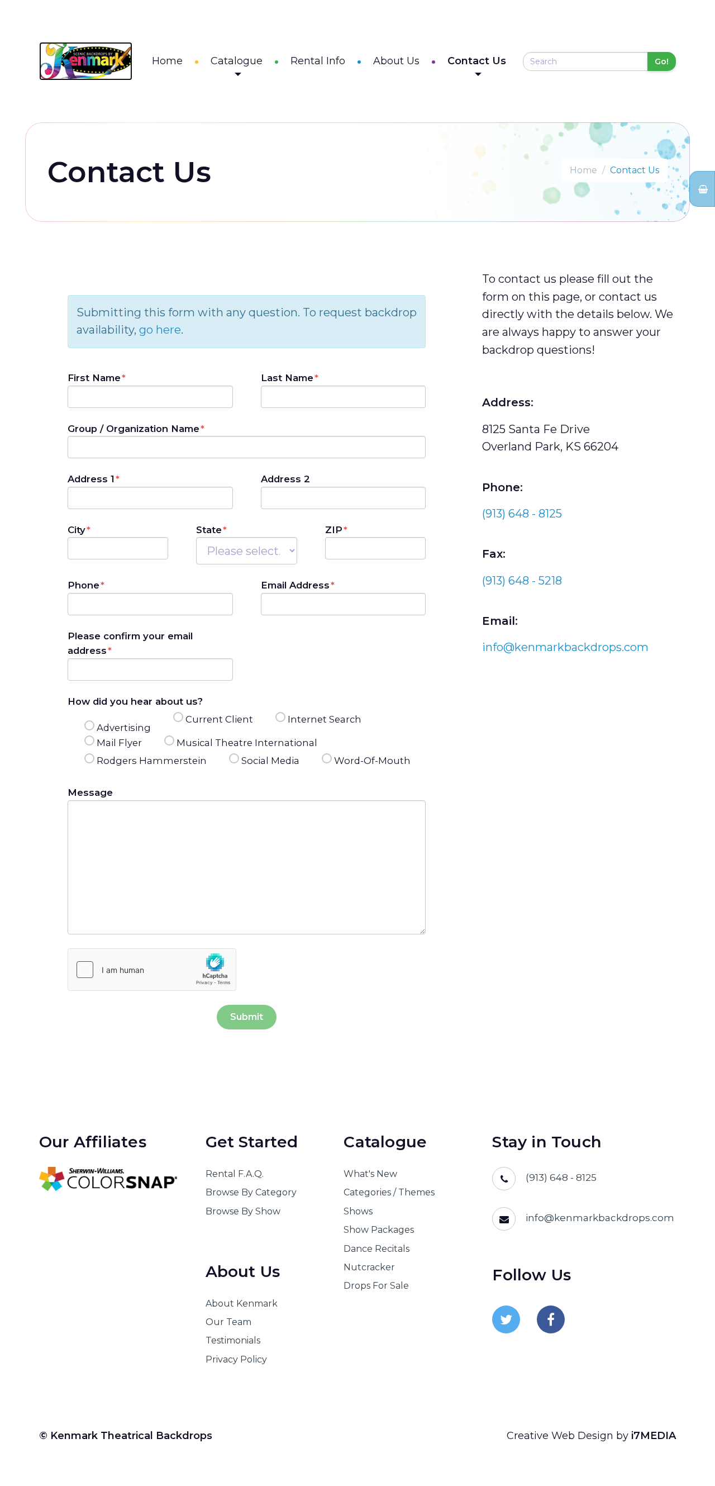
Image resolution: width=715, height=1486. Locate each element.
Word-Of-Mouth (372, 760)
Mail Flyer (119, 742)
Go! (662, 61)
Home (167, 61)
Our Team (228, 1322)
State (209, 529)
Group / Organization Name (133, 428)
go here (160, 329)
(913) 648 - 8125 (522, 513)
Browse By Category (251, 1192)
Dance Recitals (376, 1248)
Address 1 (91, 479)
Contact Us (476, 61)
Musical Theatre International (247, 742)
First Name (94, 377)
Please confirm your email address (130, 643)
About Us (396, 61)
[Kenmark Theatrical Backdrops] (85, 61)
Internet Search (324, 719)
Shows (358, 1211)
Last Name (287, 377)
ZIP (333, 529)
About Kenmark (242, 1303)
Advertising (124, 727)
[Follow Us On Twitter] (506, 1319)
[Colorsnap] (108, 1179)
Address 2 (285, 479)
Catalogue (237, 61)
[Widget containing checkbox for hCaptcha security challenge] (152, 969)
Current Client (219, 719)
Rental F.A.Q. (235, 1174)
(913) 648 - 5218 (522, 580)
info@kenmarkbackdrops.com (565, 647)
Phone (83, 585)
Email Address (295, 585)
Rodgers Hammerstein (152, 760)
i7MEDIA (653, 1436)
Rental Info (317, 61)
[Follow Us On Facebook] (551, 1319)
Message (90, 792)
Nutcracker (369, 1267)
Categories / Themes (389, 1192)
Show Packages (379, 1229)
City (76, 529)
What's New (370, 1174)
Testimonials (233, 1340)
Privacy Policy (236, 1359)
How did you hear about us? (135, 701)
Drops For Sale (376, 1285)
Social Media (270, 760)
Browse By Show (243, 1211)
